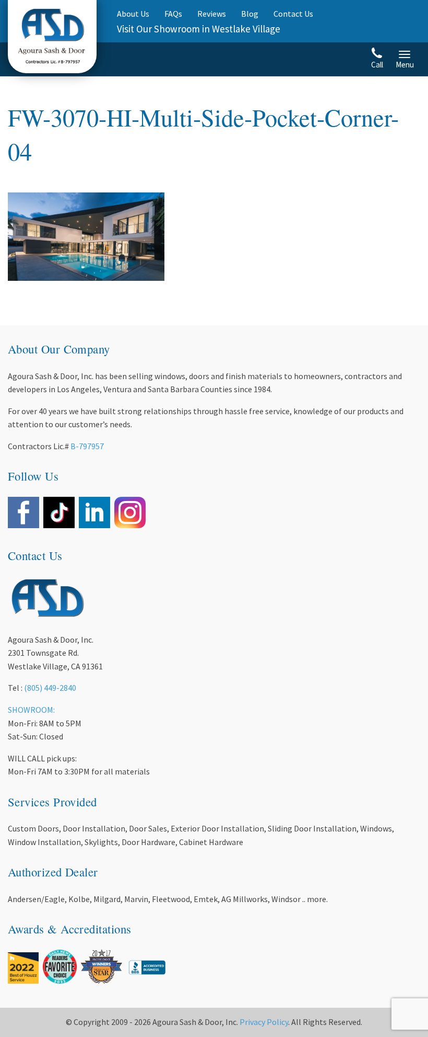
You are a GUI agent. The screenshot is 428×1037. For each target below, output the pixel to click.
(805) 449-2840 (50, 687)
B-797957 (87, 446)
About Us (133, 13)
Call (377, 65)
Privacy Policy (264, 1022)
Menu (405, 65)
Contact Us (293, 13)
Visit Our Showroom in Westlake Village (198, 28)
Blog (249, 13)
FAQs (173, 13)
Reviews (211, 13)
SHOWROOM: (31, 709)
